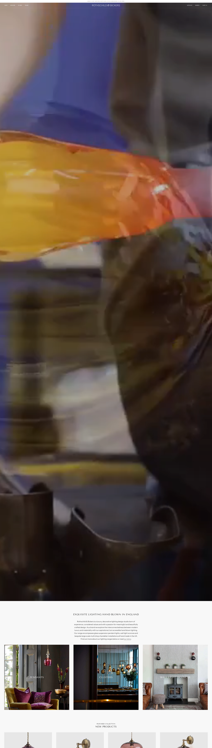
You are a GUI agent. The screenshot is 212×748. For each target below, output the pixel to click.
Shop (6, 5)
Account (189, 5)
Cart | (205, 5)
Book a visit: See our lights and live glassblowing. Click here (106, 1)
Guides (20, 5)
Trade (26, 5)
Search (197, 5)
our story (127, 639)
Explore (12, 5)
